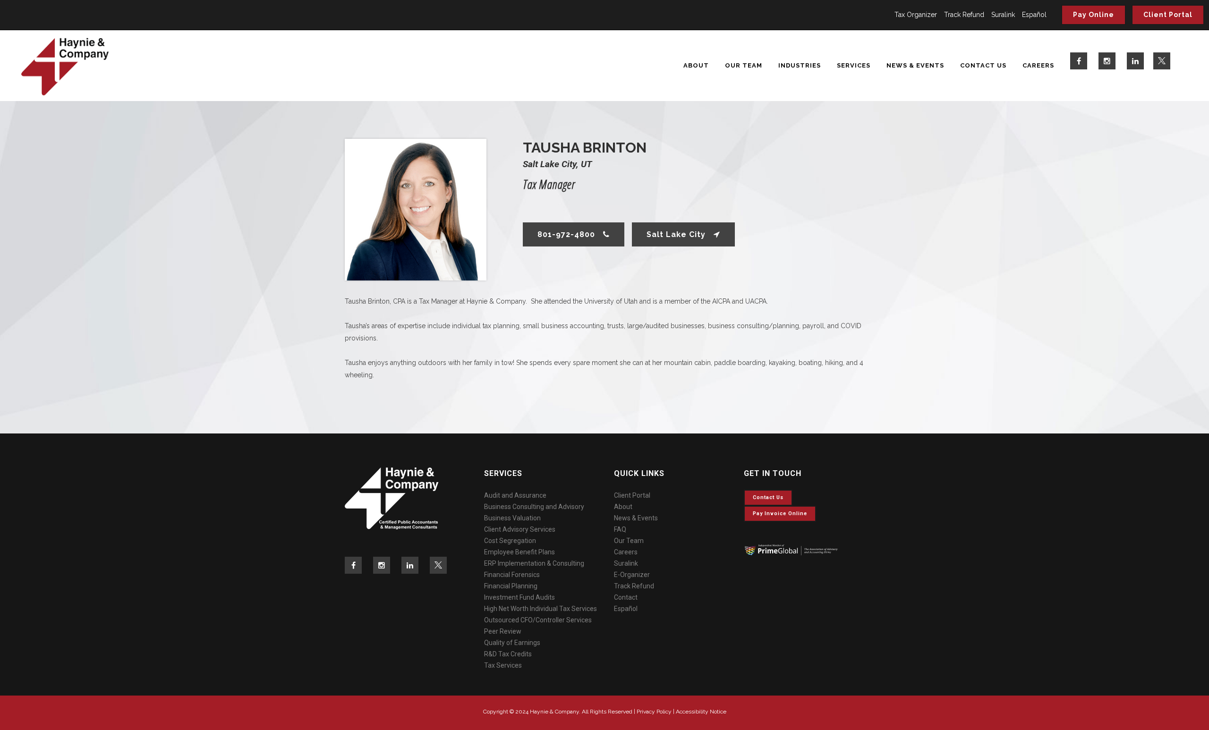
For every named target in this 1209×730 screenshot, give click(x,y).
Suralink (1003, 14)
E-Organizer (632, 574)
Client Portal (1167, 14)
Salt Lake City (676, 234)
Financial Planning (510, 586)
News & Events (636, 518)
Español (1034, 14)
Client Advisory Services (519, 529)
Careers (626, 552)
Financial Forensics (512, 574)
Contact (626, 597)
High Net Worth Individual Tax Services (540, 608)
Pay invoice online (780, 513)
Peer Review (502, 631)
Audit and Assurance (515, 495)
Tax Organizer (915, 14)
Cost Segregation (510, 540)
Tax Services (503, 665)
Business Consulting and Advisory (534, 506)
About (623, 506)
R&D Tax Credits (508, 654)
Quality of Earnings (512, 642)
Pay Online (1093, 14)
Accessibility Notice (701, 711)
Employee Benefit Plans (519, 552)
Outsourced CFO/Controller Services (538, 620)
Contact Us (768, 497)
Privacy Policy (654, 711)
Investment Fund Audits (519, 597)
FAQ (620, 529)
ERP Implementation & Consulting (534, 563)
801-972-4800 (566, 234)
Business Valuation (512, 518)
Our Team (629, 540)
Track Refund (964, 14)
